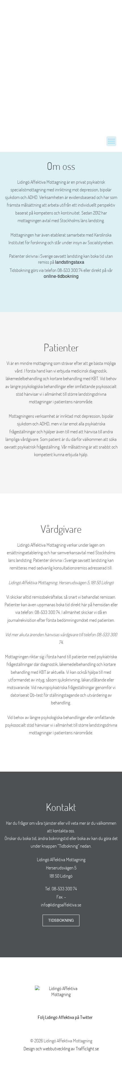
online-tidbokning (61, 276)
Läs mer (41, 96)
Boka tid (81, 96)
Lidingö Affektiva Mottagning (34, 140)
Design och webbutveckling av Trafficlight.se (61, 1048)
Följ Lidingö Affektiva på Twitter (65, 1017)
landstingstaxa (69, 262)
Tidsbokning (61, 920)
